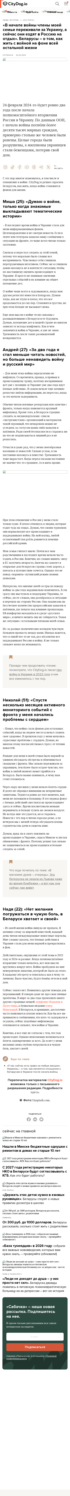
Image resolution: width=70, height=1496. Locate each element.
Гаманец (6, 1217)
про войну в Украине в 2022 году (35, 672)
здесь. (35, 1092)
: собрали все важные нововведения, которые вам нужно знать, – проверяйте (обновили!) (33, 1250)
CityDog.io (8, 55)
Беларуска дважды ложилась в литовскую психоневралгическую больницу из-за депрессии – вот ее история (34, 1285)
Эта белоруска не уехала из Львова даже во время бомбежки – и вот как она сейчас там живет (35, 881)
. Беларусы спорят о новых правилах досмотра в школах (33, 1199)
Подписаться (35, 1347)
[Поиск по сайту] (57, 4)
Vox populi (8, 1190)
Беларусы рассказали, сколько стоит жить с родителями (34, 1224)
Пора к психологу (12, 1274)
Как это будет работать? (34, 1171)
